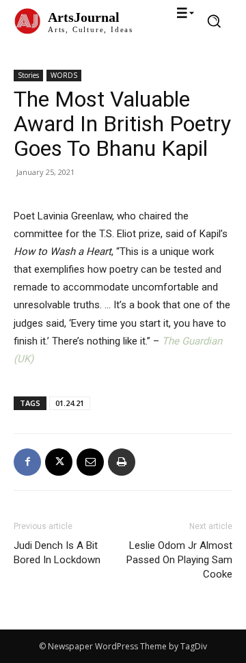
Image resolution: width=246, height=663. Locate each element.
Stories (28, 75)
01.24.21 (69, 403)
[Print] (121, 462)
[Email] (90, 462)
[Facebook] (27, 462)
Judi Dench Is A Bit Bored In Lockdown (57, 552)
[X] (58, 462)
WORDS (64, 75)
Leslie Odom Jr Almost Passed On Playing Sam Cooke (179, 559)
